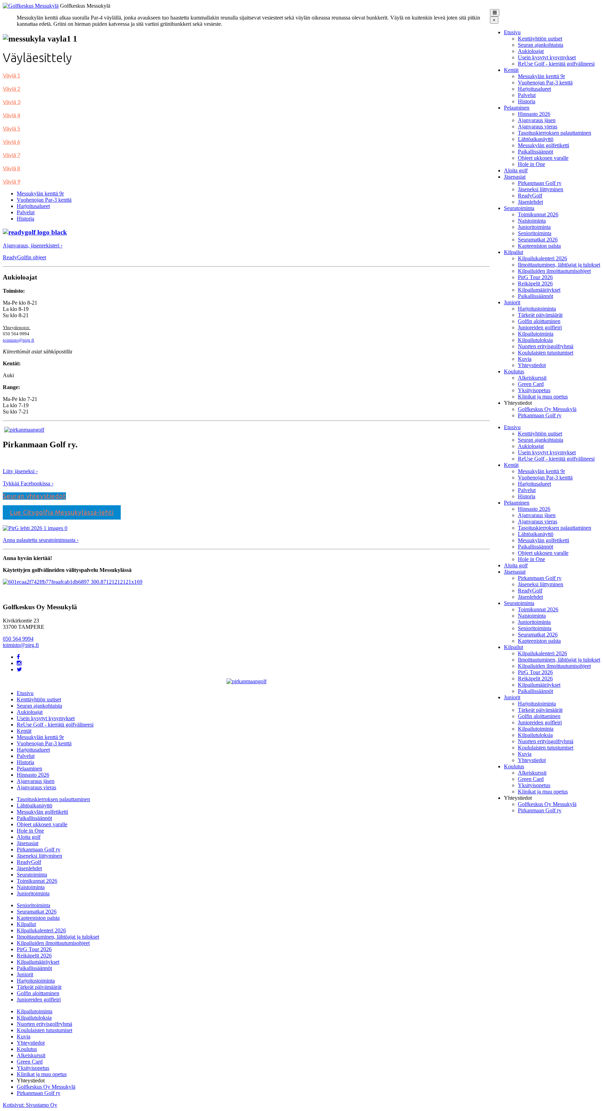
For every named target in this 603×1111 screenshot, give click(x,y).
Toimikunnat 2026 (538, 214)
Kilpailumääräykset (539, 290)
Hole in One (531, 164)
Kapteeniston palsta (539, 246)
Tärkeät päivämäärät (540, 315)
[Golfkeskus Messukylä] (31, 6)
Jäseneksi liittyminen (540, 189)
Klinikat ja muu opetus (543, 397)
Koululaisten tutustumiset (545, 353)
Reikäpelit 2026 (535, 283)
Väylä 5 (11, 128)
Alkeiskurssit (532, 378)
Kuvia (524, 359)
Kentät (511, 70)
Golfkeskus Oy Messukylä (547, 409)
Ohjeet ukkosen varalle (543, 158)
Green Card (531, 384)
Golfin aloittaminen (539, 321)
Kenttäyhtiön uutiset (540, 39)
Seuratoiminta (519, 208)
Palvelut (527, 95)
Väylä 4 (11, 115)
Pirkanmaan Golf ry (539, 183)
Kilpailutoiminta (535, 334)
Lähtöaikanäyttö (535, 139)
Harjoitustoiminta (537, 309)
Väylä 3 (11, 101)
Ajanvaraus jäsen (537, 120)
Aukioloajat (531, 51)
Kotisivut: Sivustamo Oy (30, 1105)
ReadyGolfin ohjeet (24, 257)
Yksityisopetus (534, 390)
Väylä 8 (11, 168)
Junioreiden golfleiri (540, 327)
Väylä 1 (11, 75)
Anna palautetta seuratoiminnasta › (41, 540)
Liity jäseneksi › (20, 471)
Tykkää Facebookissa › (28, 483)
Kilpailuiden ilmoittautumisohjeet (554, 271)
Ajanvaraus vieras (537, 126)
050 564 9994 (18, 639)
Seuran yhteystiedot (34, 495)
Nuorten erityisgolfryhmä (545, 346)
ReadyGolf (530, 196)
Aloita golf (516, 170)
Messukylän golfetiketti (543, 145)
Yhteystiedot (532, 365)
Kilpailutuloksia (535, 340)
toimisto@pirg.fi (18, 340)
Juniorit (512, 302)
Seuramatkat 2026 (538, 240)
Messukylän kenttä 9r (541, 76)
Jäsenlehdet (530, 202)
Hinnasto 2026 (534, 114)
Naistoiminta (532, 221)
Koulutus (514, 371)
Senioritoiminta (534, 233)
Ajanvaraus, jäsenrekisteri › (32, 245)
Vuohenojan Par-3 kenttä (545, 82)
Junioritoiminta (534, 227)
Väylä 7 (11, 154)
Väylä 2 (11, 88)
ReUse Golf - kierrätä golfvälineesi (556, 64)
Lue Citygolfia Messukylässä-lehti (62, 512)
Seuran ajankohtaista (540, 45)
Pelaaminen (516, 108)
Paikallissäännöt (535, 152)
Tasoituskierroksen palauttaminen (554, 133)
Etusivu (512, 32)
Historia (526, 101)
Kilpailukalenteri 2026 (542, 258)
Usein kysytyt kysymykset (547, 57)
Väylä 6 (11, 141)
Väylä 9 (11, 181)
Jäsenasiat (515, 177)
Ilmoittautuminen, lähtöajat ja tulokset (559, 265)
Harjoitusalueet (534, 89)
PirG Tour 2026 (535, 277)
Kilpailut (513, 252)
